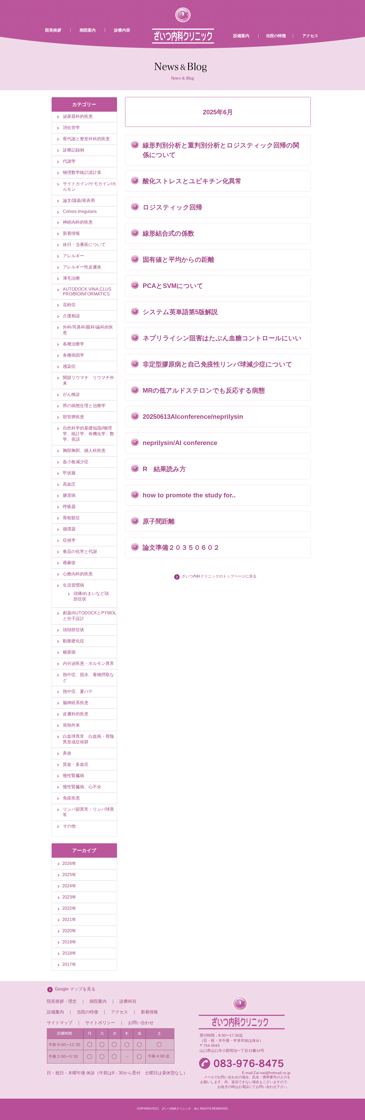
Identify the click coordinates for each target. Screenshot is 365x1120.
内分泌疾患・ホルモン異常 (88, 663)
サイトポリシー (100, 1022)
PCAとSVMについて (173, 285)
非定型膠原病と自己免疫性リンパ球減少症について (217, 364)
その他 (69, 826)
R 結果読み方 (164, 469)
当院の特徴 (276, 36)
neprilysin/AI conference (180, 442)
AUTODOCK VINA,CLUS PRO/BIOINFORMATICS (87, 291)
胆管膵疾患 (73, 417)
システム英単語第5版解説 (180, 311)
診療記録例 (73, 150)
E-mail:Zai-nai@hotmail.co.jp (266, 1073)
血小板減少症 (75, 461)
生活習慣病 (73, 585)
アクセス (310, 36)
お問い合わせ (141, 1022)
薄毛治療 (71, 278)
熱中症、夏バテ (78, 691)
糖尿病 (69, 652)
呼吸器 (69, 506)
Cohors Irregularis (80, 211)
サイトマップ (59, 1022)
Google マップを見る (75, 989)
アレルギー (73, 255)
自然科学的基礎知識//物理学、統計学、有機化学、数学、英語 (88, 434)
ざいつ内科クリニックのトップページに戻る (219, 576)
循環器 (69, 529)
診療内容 (122, 30)
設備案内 (241, 36)
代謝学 (69, 161)
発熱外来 (71, 725)
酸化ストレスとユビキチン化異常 (192, 181)
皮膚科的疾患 (75, 714)
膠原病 (69, 495)
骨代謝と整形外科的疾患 (86, 138)
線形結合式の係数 (168, 233)
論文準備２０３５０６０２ (181, 547)
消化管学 (71, 127)
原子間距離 (159, 521)
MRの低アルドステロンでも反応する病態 (204, 390)
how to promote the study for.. (189, 495)
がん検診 (71, 394)
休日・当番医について (84, 244)
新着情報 (71, 233)
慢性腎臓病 (73, 775)
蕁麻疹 (69, 562)
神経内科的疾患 (78, 222)
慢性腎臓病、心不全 (82, 787)
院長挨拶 (53, 30)
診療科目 (128, 1001)
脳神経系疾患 (75, 702)
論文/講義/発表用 (79, 200)
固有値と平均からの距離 (178, 259)
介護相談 (71, 316)
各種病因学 (73, 355)
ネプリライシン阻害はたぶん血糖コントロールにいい (222, 338)
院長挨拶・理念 (62, 1001)
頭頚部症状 (73, 629)
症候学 (69, 540)
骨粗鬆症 (71, 518)
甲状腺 (69, 473)
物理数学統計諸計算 (82, 172)
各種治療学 (73, 344)
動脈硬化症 (73, 641)
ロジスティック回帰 (172, 207)
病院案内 (88, 30)
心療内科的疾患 (78, 574)
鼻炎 (67, 753)
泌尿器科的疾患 (78, 116)
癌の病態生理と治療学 (84, 405)
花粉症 (69, 304)
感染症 (69, 366)
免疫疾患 (71, 798)
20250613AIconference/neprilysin (193, 416)
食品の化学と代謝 (80, 551)
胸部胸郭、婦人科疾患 (84, 450)
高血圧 (69, 484)
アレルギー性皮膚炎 (82, 267)
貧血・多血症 (75, 764)
